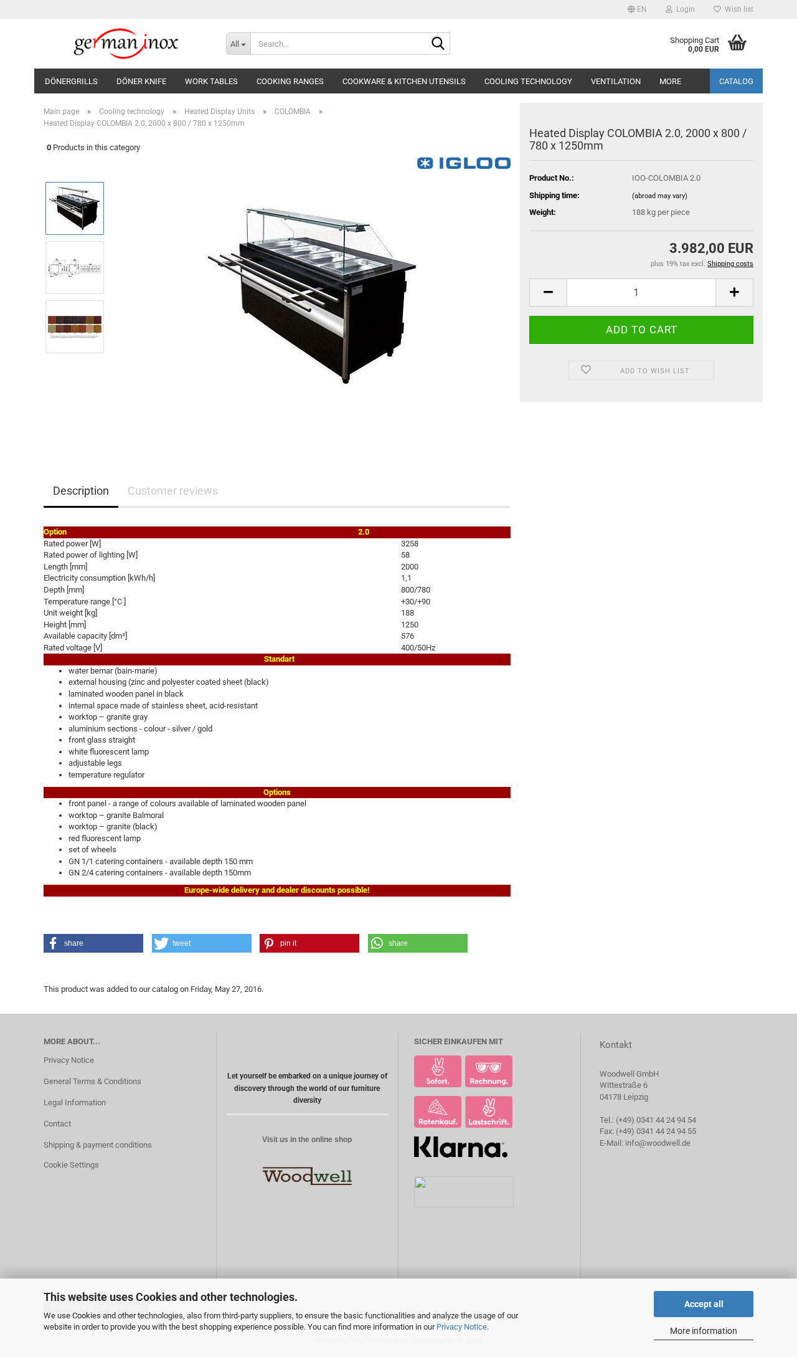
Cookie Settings (71, 1164)
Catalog (736, 81)
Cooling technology (528, 81)
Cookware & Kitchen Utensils (404, 81)
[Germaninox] (125, 44)
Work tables (211, 81)
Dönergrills (71, 81)
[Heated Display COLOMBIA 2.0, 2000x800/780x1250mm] (313, 297)
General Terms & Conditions (92, 1081)
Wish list (737, 9)
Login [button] (683, 9)
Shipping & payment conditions (98, 1145)
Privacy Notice (461, 1326)
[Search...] (438, 44)
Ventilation (616, 81)
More (670, 81)
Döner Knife (141, 81)
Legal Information (75, 1102)
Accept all (704, 1304)
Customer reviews (173, 490)
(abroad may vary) (659, 196)
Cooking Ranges (290, 81)
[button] (637, 9)
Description (81, 490)
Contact (57, 1123)
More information (703, 1331)
